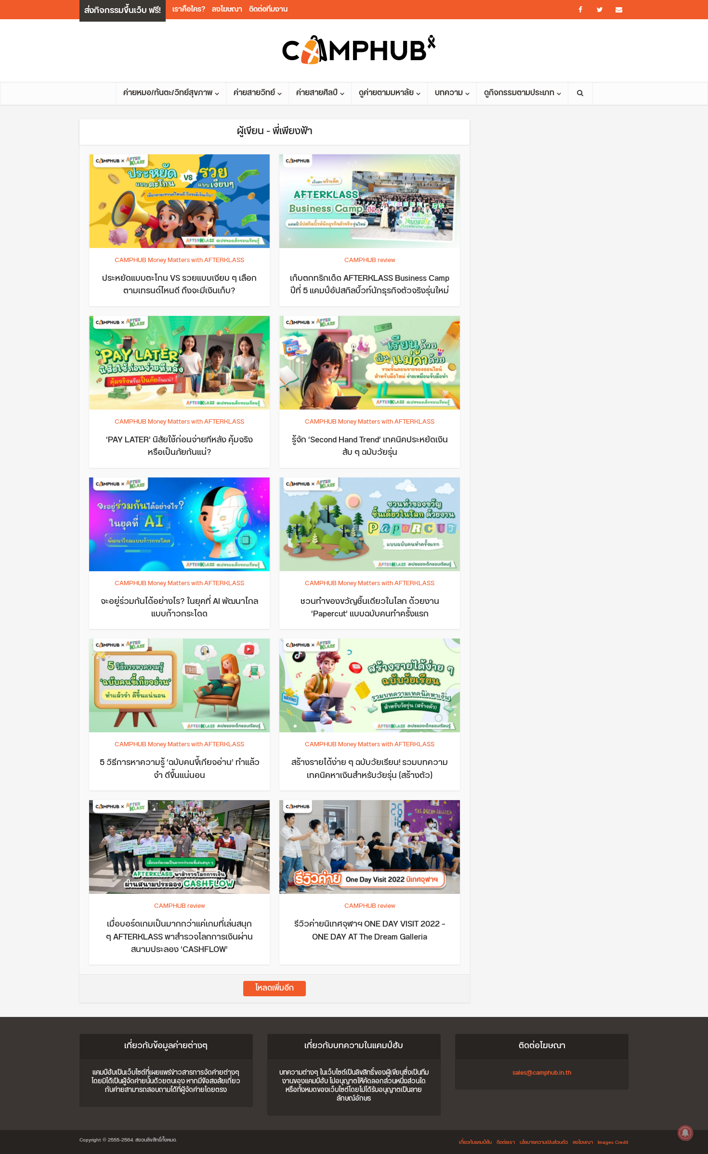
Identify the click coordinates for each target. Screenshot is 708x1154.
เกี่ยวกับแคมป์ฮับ (475, 1142)
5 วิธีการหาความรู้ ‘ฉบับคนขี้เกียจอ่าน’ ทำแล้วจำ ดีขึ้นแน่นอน (180, 768)
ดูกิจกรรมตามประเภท (519, 93)
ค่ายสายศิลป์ (317, 93)
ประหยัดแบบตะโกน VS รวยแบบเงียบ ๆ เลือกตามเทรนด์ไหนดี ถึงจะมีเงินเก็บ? (179, 284)
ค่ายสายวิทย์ (254, 93)
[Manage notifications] (685, 1133)
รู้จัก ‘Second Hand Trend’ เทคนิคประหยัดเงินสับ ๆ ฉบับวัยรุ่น (370, 446)
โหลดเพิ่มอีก (274, 988)
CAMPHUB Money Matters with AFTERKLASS (179, 260)
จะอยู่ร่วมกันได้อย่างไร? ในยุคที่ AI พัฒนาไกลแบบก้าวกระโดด (179, 607)
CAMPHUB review (369, 260)
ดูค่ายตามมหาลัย (386, 93)
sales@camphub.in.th (541, 1072)
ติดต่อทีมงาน (268, 9)
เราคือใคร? (188, 9)
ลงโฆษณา (227, 9)
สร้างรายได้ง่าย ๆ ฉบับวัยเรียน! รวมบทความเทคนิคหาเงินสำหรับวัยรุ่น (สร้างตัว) (369, 768)
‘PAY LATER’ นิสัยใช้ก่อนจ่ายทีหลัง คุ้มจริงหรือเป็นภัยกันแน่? (179, 446)
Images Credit (613, 1142)
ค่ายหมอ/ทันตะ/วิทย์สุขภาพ (167, 93)
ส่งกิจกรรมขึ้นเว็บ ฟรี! (122, 10)
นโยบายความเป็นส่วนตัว (544, 1142)
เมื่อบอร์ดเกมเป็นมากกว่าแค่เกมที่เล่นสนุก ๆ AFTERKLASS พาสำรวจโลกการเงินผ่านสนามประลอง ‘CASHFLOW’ (179, 937)
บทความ (449, 93)
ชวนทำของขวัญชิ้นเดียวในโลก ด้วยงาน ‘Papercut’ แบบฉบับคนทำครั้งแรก (370, 607)
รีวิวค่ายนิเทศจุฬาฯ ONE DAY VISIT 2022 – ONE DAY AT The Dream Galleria (370, 930)
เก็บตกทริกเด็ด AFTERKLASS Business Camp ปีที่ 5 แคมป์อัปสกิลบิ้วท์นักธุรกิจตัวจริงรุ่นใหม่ (369, 284)
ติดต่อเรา (506, 1142)
